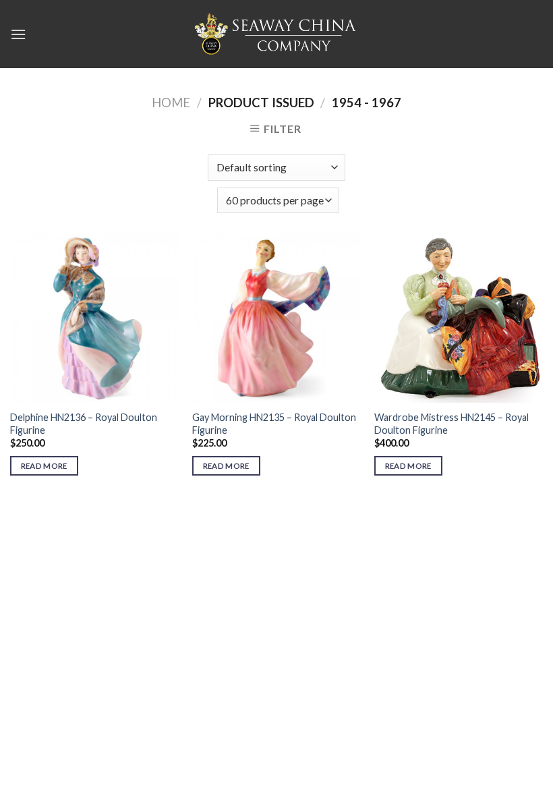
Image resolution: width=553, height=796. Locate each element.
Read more (44, 465)
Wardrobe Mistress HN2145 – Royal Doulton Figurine (451, 423)
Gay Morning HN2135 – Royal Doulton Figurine (274, 423)
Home (171, 102)
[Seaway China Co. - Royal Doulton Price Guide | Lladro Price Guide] (276, 34)
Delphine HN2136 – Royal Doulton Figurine (83, 423)
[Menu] (18, 34)
